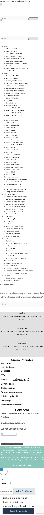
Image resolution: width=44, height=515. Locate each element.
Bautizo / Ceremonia (11, 177)
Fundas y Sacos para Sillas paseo (17, 273)
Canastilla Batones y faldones (16, 197)
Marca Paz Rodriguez (13, 140)
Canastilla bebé (9, 194)
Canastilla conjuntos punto (15, 206)
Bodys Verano (10, 66)
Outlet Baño (12, 248)
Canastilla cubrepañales (14, 214)
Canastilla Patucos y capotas (16, 202)
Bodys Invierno (11, 103)
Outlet (6, 239)
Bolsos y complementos (14, 263)
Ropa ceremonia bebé (8, 455)
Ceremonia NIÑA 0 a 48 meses (16, 179)
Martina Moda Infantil (36, 460)
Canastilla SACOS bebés (14, 209)
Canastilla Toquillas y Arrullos (16, 199)
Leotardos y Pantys (12, 96)
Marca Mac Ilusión (12, 125)
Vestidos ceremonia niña (26, 455)
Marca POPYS (10, 128)
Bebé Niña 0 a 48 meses (14, 54)
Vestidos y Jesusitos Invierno (15, 88)
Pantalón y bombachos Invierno (17, 83)
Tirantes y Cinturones (13, 234)
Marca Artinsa (11, 132)
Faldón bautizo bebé (18, 457)
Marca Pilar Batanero (13, 165)
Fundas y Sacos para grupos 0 (16, 268)
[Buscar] (14, 18)
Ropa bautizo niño (32, 457)
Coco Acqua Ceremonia (14, 167)
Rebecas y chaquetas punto (15, 91)
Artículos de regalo (12, 231)
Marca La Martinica (12, 137)
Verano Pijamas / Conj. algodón (17, 68)
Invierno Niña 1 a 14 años (14, 113)
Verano (6, 46)
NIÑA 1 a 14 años (11, 49)
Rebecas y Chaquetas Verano (16, 63)
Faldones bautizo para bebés (11, 452)
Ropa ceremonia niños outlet (31, 450)
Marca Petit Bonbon (12, 157)
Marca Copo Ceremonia (14, 142)
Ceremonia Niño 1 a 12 (13, 187)
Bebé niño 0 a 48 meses (14, 56)
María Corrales (25, 465)
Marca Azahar (11, 162)
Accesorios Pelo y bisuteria (15, 226)
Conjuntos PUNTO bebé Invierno (16, 76)
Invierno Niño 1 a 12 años (14, 115)
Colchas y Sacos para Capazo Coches (19, 271)
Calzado (7, 276)
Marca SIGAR (10, 123)
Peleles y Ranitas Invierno (14, 81)
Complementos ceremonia (15, 192)
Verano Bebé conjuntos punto (16, 59)
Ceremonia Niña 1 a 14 (13, 184)
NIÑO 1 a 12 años (11, 51)
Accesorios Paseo (10, 261)
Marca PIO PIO (11, 160)
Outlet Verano (10, 241)
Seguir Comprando (18, 511)
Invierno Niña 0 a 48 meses (15, 108)
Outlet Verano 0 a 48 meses (17, 244)
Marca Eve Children (12, 150)
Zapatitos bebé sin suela (14, 278)
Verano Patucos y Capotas (15, 61)
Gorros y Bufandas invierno (15, 229)
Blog (3, 374)
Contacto (5, 370)
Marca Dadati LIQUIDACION (15, 145)
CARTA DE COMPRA (12, 236)
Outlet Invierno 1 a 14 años (17, 258)
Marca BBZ (9, 152)
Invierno (6, 73)
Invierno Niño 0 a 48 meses (15, 110)
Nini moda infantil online (32, 447)
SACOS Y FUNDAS (12, 266)
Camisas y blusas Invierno (15, 86)
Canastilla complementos (15, 204)
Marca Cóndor (11, 172)
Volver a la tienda (24, 491)
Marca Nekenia (11, 147)
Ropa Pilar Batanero (15, 447)
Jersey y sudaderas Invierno (15, 93)
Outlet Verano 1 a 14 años (16, 246)
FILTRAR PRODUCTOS (7, 285)
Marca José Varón (12, 120)
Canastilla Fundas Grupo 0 (15, 211)
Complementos (9, 216)
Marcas (6, 118)
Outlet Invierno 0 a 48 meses (18, 253)
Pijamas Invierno (11, 105)
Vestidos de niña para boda (18, 460)
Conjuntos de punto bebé (11, 450)
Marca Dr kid (10, 174)
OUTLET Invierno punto (15, 256)
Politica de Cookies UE (11, 404)
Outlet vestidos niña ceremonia (32, 452)
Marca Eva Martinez (13, 155)
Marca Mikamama (12, 170)
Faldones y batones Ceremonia (17, 189)
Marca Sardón (11, 130)
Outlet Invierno (11, 251)
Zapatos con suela (12, 280)
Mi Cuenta (6, 363)
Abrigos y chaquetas (13, 78)
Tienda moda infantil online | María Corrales (15, 1)
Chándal (9, 101)
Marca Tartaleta (11, 135)
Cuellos (8, 224)
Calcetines (9, 221)
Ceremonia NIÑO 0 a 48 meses (16, 182)
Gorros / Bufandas (12, 98)
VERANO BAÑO (10, 71)
